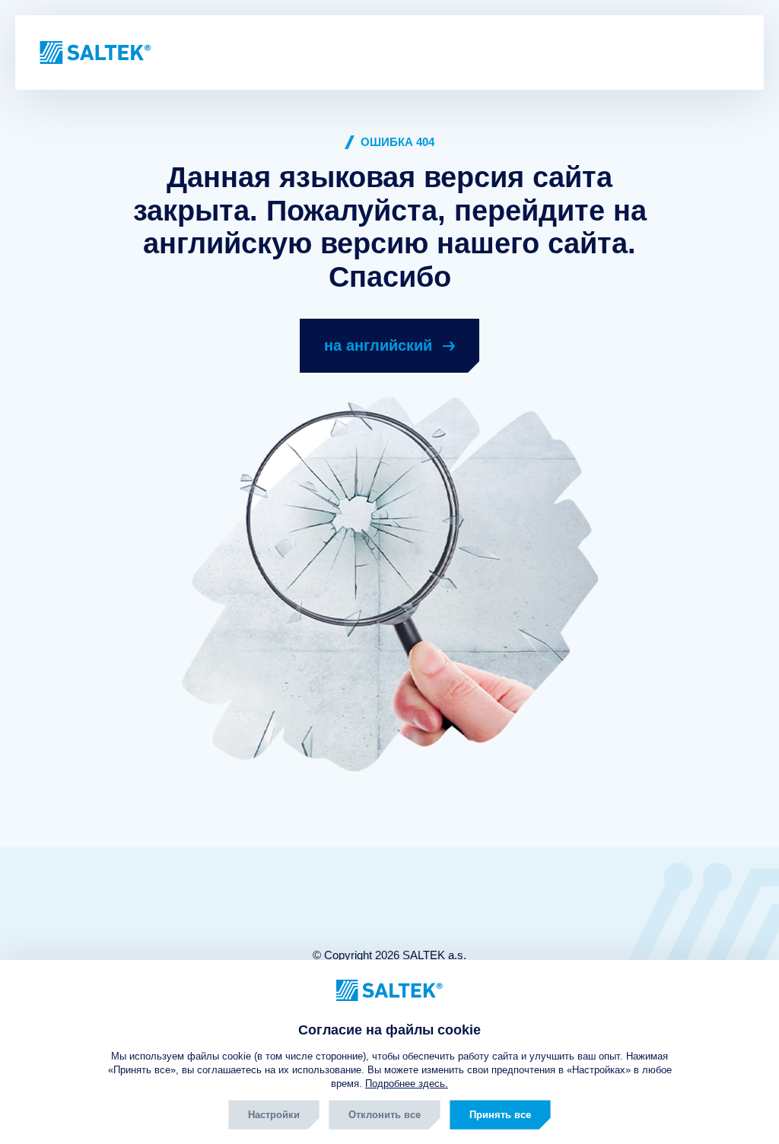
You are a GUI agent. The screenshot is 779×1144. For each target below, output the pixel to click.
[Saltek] (89, 52)
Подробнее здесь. (406, 1083)
